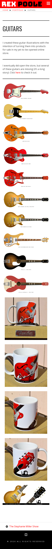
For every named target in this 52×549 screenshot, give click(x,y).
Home (5, 10)
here (18, 72)
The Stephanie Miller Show (23, 526)
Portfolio (17, 10)
